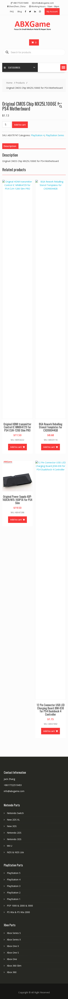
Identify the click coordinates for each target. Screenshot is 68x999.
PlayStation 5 (13, 872)
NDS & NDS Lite (15, 852)
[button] (63, 67)
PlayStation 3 (13, 886)
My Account (52, 11)
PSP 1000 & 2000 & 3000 (20, 905)
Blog (20, 11)
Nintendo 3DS (14, 839)
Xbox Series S (14, 933)
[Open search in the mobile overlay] (34, 52)
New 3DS (12, 826)
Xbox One (12, 959)
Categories (14, 67)
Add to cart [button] (16, 447)
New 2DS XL (13, 819)
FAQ (12, 11)
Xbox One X (13, 946)
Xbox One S (13, 952)
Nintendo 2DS (14, 832)
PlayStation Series (55, 135)
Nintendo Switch (15, 813)
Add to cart (20, 124)
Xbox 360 (11, 972)
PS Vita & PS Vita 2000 (18, 912)
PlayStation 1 (13, 899)
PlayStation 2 (13, 892)
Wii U (9, 845)
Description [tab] (10, 146)
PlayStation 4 (37, 135)
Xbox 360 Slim (14, 965)
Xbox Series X (14, 939)
